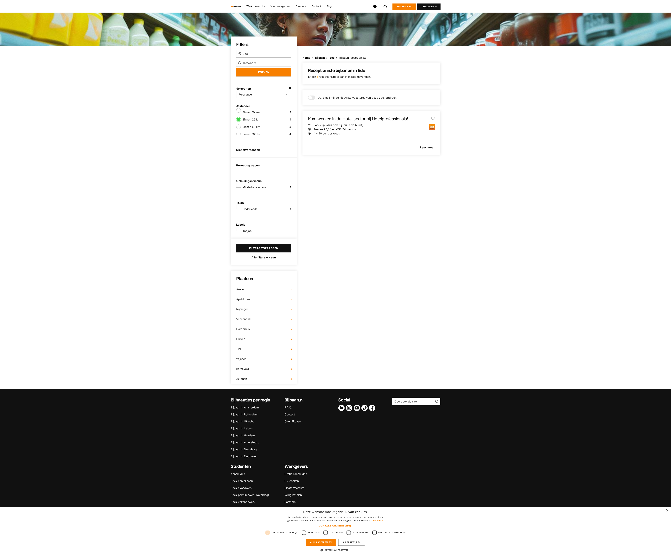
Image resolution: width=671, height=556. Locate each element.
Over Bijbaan (292, 421)
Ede (332, 57)
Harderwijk (243, 329)
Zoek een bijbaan (242, 481)
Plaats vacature (294, 488)
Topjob (247, 231)
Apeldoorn (243, 299)
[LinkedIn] (342, 408)
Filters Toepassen (263, 248)
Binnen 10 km (251, 112)
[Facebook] (373, 408)
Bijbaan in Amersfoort (245, 442)
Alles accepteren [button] (321, 542)
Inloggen (428, 6)
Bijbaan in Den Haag (244, 449)
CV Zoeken (291, 481)
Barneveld (242, 369)
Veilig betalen (293, 495)
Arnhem (241, 289)
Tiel (238, 349)
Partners (289, 502)
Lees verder (377, 520)
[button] (335, 525)
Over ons (301, 6)
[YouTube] (357, 408)
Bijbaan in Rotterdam (244, 414)
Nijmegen (242, 309)
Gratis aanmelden (295, 474)
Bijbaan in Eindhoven (244, 456)
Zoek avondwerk (241, 488)
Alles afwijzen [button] (351, 542)
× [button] (667, 510)
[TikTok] (365, 408)
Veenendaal (243, 319)
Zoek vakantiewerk (243, 502)
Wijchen (241, 359)
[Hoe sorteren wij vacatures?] (289, 88)
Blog (329, 6)
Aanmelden (238, 474)
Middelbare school (254, 187)
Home (306, 57)
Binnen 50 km (251, 127)
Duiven (240, 339)
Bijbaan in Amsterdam (245, 407)
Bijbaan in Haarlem (243, 435)
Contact (316, 6)
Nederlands (250, 209)
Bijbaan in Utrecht (242, 421)
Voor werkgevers (280, 6)
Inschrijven (404, 6)
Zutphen (241, 379)
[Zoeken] (385, 6)
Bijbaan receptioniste (352, 57)
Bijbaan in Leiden (241, 428)
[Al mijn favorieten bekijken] (374, 6)
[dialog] (335, 531)
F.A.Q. (288, 407)
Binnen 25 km (251, 119)
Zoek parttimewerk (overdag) (250, 495)
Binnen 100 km (252, 134)
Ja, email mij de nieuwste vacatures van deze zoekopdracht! (358, 97)
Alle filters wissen (263, 257)
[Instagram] (350, 408)
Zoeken (263, 72)
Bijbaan (320, 57)
